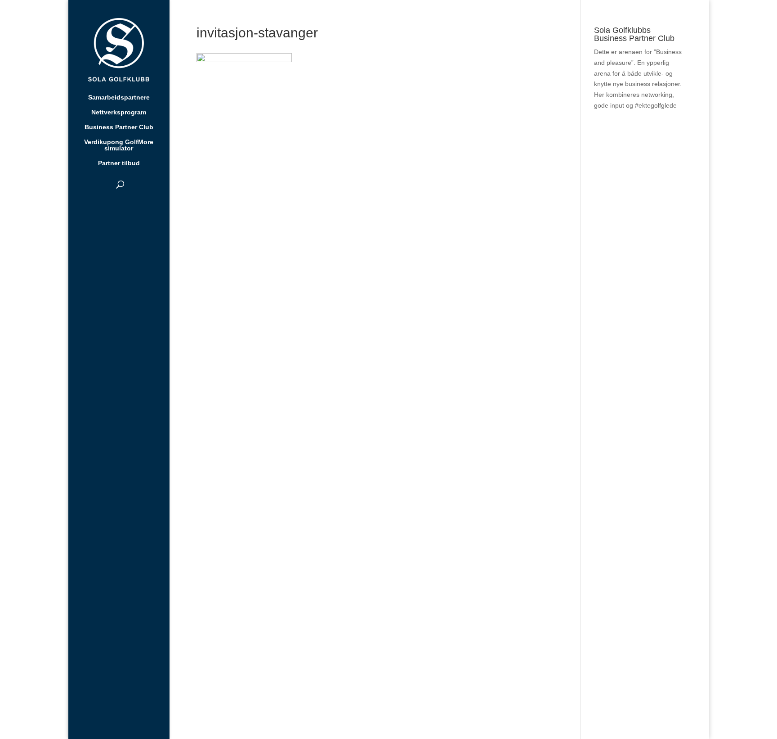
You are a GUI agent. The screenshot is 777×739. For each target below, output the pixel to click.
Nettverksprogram (118, 112)
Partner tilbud (119, 163)
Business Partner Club (119, 127)
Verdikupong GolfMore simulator (118, 145)
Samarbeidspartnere (119, 97)
